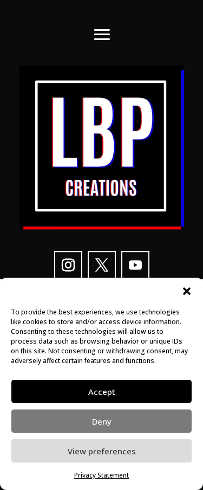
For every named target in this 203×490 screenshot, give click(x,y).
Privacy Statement (101, 475)
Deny (102, 421)
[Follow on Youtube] (135, 265)
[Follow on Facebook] (102, 265)
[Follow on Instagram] (68, 265)
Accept (101, 391)
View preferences (102, 451)
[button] (186, 291)
